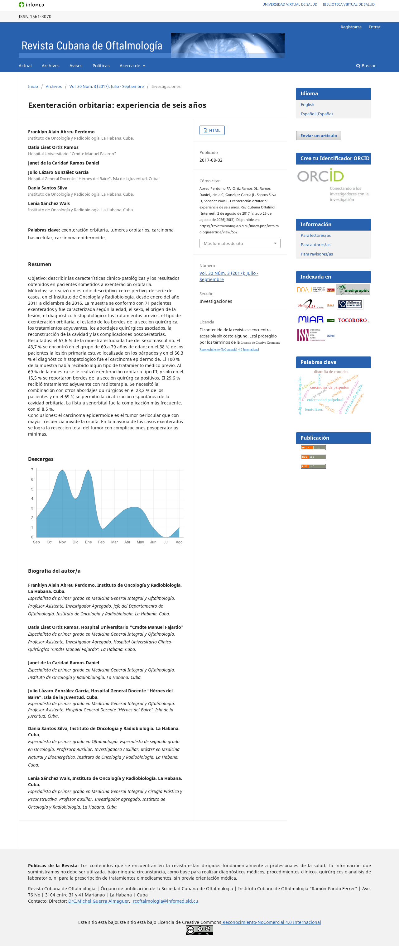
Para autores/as (315, 244)
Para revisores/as (317, 254)
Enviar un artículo (318, 135)
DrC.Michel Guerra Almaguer (98, 901)
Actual (25, 66)
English (307, 104)
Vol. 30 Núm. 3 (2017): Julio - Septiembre (107, 86)
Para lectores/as (316, 235)
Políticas (101, 66)
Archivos (51, 66)
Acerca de (131, 66)
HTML (214, 130)
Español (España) (317, 114)
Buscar (368, 66)
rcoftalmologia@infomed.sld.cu (165, 901)
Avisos (76, 66)
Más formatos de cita (223, 243)
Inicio (33, 86)
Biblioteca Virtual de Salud (349, 4)
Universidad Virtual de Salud (289, 4)
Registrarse (351, 27)
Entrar (374, 27)
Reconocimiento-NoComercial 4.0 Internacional (229, 349)
